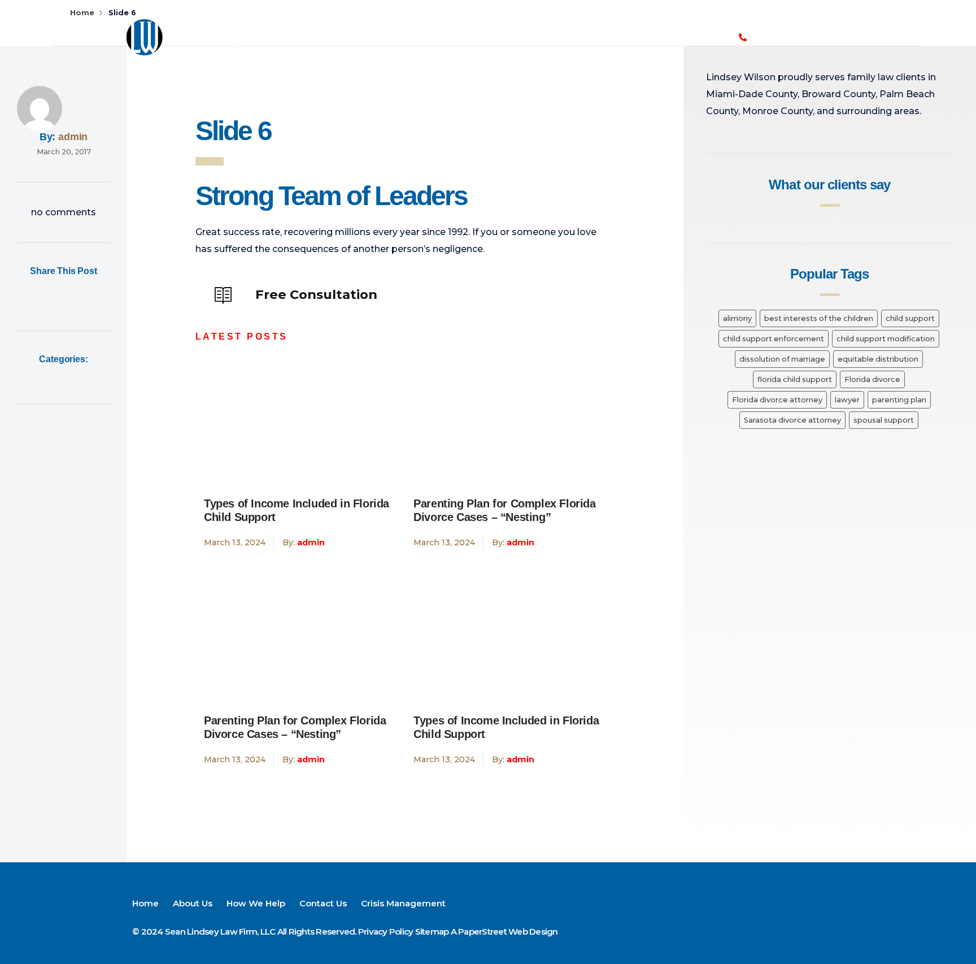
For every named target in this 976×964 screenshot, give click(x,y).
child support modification (885, 339)
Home (365, 24)
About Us (419, 24)
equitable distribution (878, 359)
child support (910, 318)
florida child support (794, 379)
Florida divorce (872, 379)
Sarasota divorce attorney (792, 420)
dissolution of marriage (782, 359)
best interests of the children (818, 318)
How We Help (488, 24)
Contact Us (563, 24)
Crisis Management (470, 50)
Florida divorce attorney (777, 400)
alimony (737, 318)
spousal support (883, 420)
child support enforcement (773, 339)
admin (73, 136)
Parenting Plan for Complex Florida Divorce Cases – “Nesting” (504, 510)
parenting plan (899, 400)
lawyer (847, 400)
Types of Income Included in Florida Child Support (296, 510)
